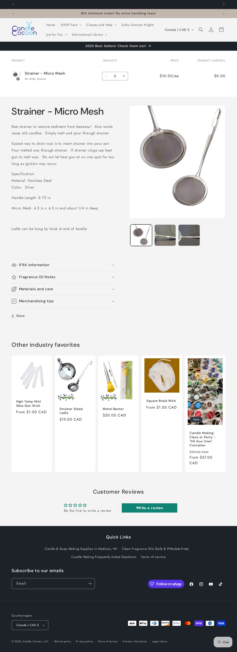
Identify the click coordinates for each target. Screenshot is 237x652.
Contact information (135, 641)
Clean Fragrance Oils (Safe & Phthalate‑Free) (155, 548)
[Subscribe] (89, 583)
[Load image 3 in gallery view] (189, 235)
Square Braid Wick (161, 401)
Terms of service (153, 556)
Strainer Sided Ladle (71, 411)
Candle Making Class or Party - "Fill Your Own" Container (203, 439)
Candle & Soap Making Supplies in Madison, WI (81, 548)
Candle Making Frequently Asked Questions (103, 556)
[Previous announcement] (13, 4)
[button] (71, 25)
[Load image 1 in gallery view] (141, 235)
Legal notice (159, 641)
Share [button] (20, 315)
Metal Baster (113, 409)
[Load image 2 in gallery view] (165, 235)
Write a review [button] (149, 507)
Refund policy (62, 641)
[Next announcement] (224, 4)
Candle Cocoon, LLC (36, 641)
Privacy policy (84, 641)
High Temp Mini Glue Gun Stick (28, 404)
